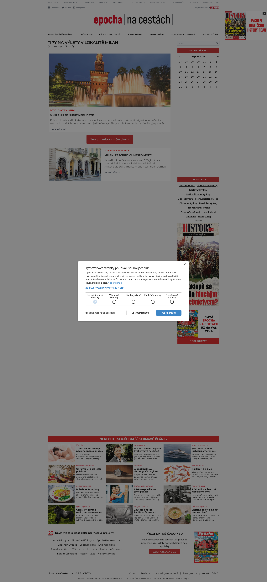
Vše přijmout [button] (169, 313)
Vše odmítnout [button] (140, 313)
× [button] (185, 264)
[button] (133, 288)
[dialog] (133, 291)
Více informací (115, 282)
